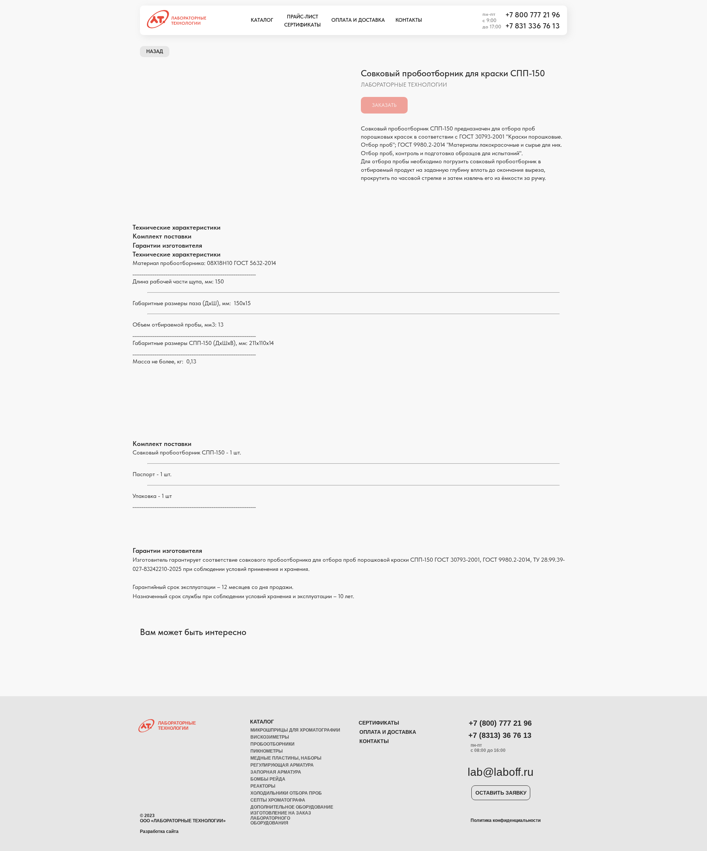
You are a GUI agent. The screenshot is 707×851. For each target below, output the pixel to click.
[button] (500, 792)
